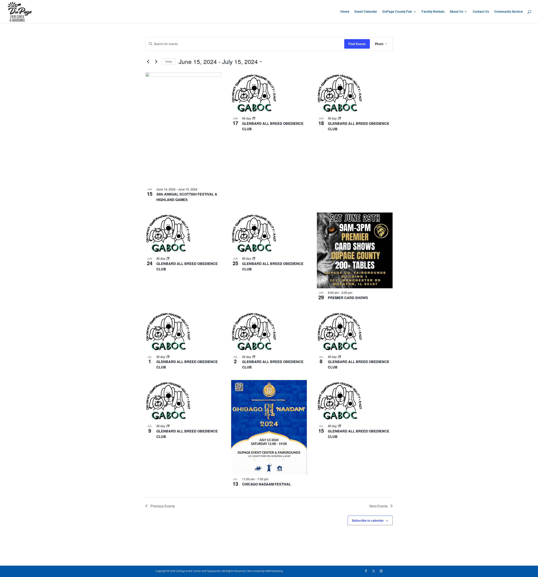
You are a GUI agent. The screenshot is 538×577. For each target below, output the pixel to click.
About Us (456, 11)
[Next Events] (156, 61)
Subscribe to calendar (368, 520)
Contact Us (481, 11)
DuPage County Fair (397, 11)
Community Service (508, 11)
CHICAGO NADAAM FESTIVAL (266, 484)
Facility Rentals (433, 11)
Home (344, 11)
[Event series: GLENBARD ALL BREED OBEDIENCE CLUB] (253, 118)
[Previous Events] (147, 61)
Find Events (357, 44)
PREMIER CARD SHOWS (348, 297)
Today (168, 61)
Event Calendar (366, 11)
